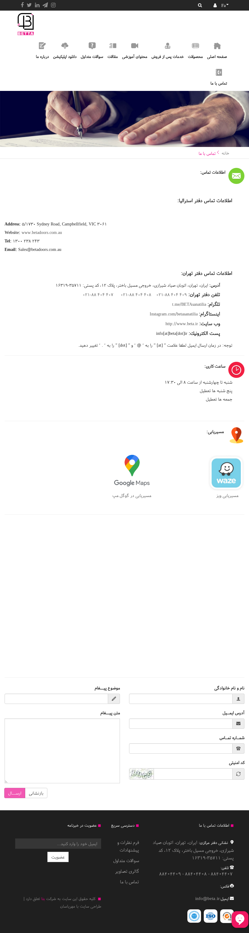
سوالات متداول (126, 860)
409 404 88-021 (171, 295)
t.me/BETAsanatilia (189, 304)
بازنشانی (36, 793)
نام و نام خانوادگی (229, 688)
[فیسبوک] (22, 5)
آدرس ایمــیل (233, 713)
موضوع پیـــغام (107, 688)
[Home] (25, 24)
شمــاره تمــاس (232, 738)
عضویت (58, 857)
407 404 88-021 (98, 295)
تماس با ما (129, 881)
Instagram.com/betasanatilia (174, 314)
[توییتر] (29, 5)
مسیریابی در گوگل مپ (131, 495)
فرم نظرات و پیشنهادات (128, 846)
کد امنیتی (236, 762)
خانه (225, 153)
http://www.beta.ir (181, 324)
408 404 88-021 (136, 295)
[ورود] (215, 5)
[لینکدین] (37, 5)
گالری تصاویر (127, 871)
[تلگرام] (45, 5)
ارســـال (14, 793)
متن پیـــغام (110, 713)
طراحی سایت (90, 906)
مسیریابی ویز (230, 495)
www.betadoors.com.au (33, 232)
